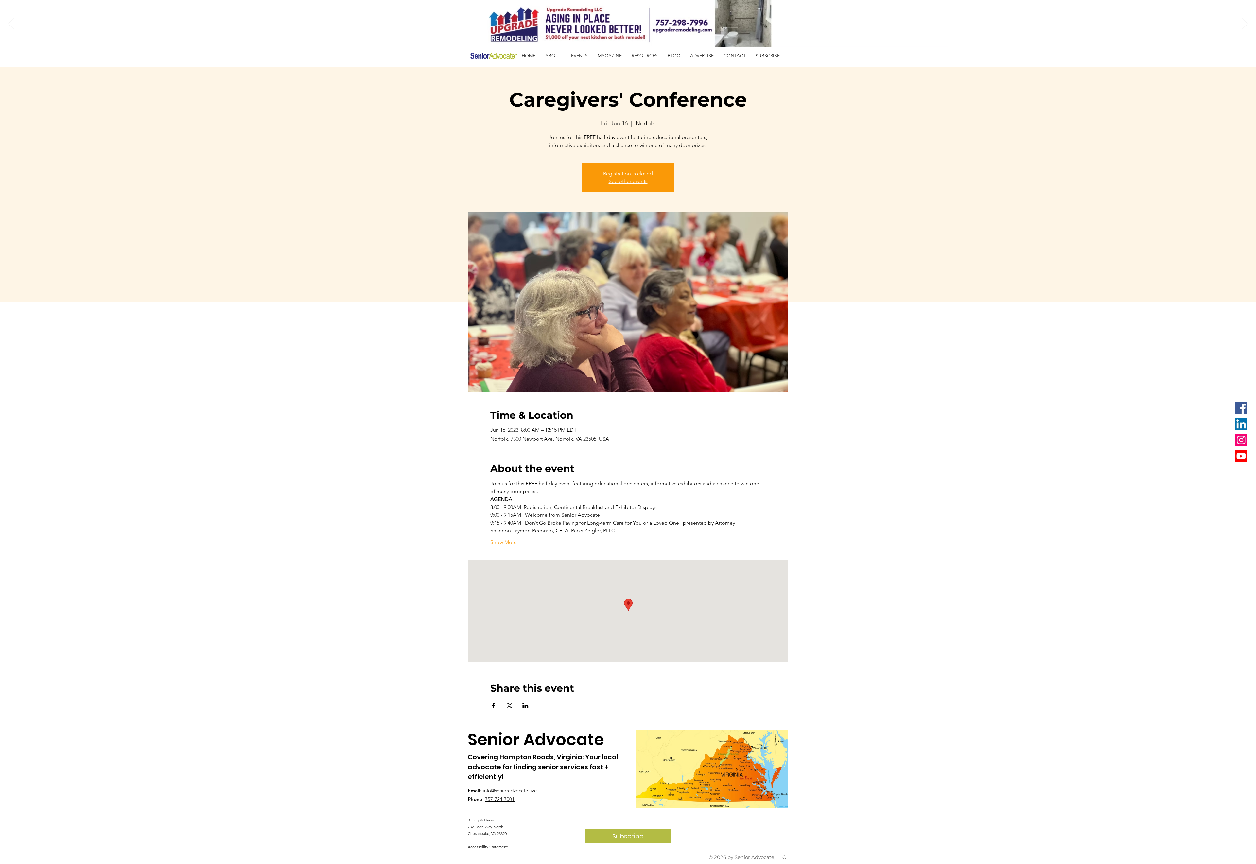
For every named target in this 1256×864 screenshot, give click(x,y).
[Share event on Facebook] (493, 705)
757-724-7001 (500, 799)
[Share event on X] (509, 705)
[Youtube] (1241, 456)
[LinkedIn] (1241, 424)
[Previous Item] (11, 23)
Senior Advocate (536, 739)
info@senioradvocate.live (510, 790)
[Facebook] (1241, 408)
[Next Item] (1244, 23)
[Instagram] (1241, 440)
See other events (628, 181)
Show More (503, 542)
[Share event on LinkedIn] (525, 705)
